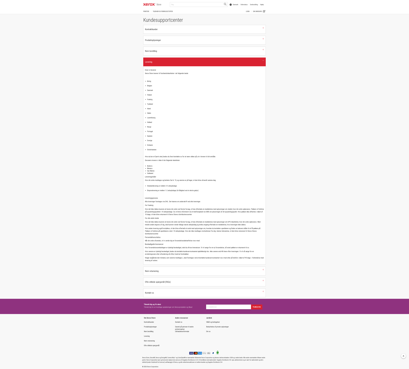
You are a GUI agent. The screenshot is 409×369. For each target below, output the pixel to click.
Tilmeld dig (257, 307)
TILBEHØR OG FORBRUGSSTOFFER (163, 11)
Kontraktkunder (149, 322)
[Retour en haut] (403, 356)
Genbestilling (254, 4)
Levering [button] (148, 62)
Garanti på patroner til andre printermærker (184, 328)
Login (247, 11)
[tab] (204, 29)
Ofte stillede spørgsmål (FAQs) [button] (158, 282)
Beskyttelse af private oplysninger (217, 327)
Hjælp (262, 4)
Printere (146, 11)
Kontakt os (178, 322)
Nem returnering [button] (152, 271)
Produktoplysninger (150, 327)
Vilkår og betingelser (213, 322)
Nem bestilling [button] (151, 51)
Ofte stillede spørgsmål (151, 345)
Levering (147, 336)
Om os (208, 331)
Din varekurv (258, 11)
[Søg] (225, 4)
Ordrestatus (244, 4)
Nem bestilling (148, 331)
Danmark (235, 4)
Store (159, 4)
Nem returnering (149, 341)
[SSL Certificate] (217, 353)
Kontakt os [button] (149, 293)
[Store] (149, 4)
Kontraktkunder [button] (151, 29)
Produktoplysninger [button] (153, 40)
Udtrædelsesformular (182, 331)
